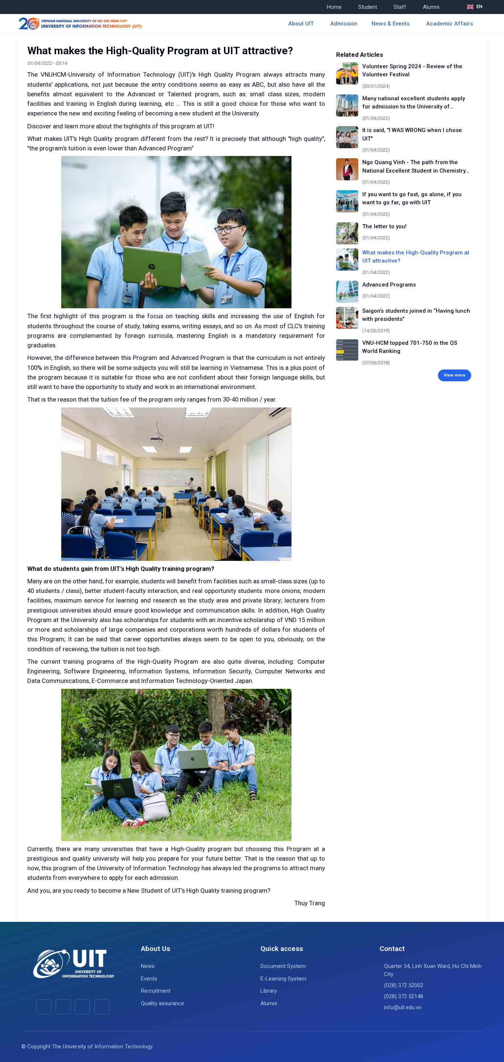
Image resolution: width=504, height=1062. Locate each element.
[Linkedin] (102, 1006)
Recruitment (155, 991)
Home (334, 7)
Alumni (431, 7)
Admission (344, 23)
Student (367, 7)
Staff (400, 7)
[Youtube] (63, 1006)
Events (149, 978)
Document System (282, 966)
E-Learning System (283, 978)
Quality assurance (162, 1003)
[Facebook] (43, 1006)
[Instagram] (82, 1006)
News (148, 966)
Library (268, 991)
